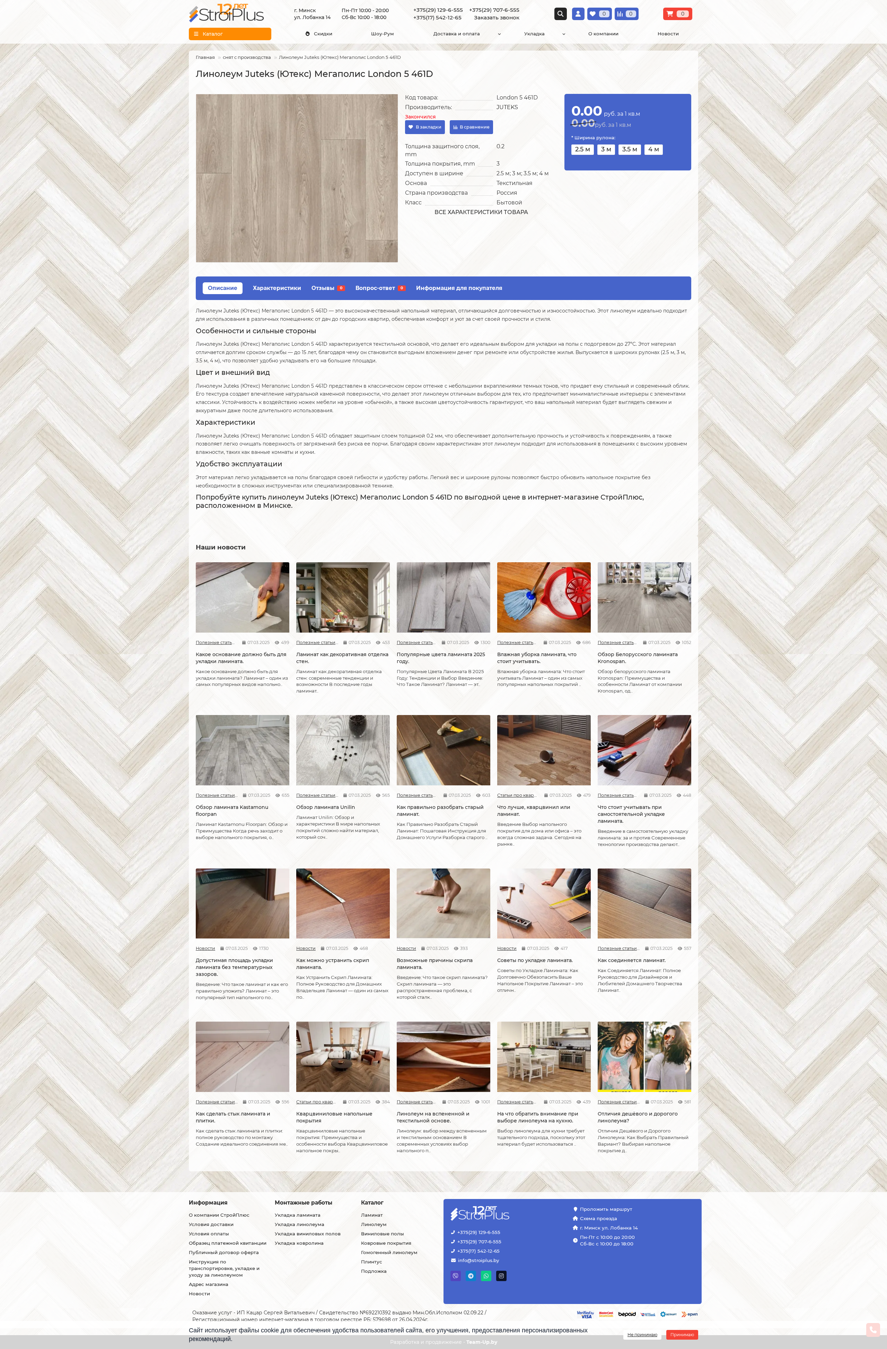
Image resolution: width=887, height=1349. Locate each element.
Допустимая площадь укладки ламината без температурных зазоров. (234, 967)
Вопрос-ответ (379, 288)
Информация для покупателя (459, 288)
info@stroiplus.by (478, 1260)
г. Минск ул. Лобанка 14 (609, 1228)
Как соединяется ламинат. (632, 960)
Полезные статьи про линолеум (417, 1101)
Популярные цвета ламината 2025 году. (441, 657)
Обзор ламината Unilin (325, 807)
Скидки (323, 33)
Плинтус (371, 1261)
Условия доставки (211, 1224)
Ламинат (372, 1215)
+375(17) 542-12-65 (478, 1251)
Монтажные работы (303, 1202)
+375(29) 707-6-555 (479, 1241)
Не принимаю (642, 1334)
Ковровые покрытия (386, 1243)
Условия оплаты (209, 1233)
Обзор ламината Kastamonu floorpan (232, 810)
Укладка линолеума (299, 1224)
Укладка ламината (297, 1215)
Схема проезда (598, 1218)
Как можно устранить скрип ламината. (332, 963)
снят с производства (247, 57)
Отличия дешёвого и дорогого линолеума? (638, 1117)
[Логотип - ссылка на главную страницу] (501, 1214)
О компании (603, 33)
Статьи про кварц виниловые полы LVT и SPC (518, 795)
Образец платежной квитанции (227, 1243)
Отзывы (326, 288)
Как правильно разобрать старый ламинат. (440, 810)
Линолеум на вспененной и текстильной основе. (433, 1117)
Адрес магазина (208, 1284)
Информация (208, 1202)
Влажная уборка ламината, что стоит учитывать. (537, 657)
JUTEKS (507, 107)
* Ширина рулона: (593, 137)
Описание (222, 288)
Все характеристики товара (481, 212)
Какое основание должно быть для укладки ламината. (241, 657)
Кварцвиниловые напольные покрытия (334, 1117)
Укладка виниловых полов (308, 1233)
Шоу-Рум (382, 33)
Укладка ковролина (299, 1243)
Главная (205, 57)
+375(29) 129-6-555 (478, 1232)
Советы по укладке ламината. (535, 960)
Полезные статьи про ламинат (216, 642)
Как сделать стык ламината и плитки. (233, 1117)
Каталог (372, 1202)
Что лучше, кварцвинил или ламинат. (533, 810)
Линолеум (374, 1224)
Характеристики (277, 288)
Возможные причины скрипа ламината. (435, 963)
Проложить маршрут (606, 1209)
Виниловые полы (382, 1233)
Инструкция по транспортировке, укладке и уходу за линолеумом (224, 1268)
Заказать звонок (496, 17)
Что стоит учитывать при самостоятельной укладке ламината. (631, 814)
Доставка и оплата (456, 33)
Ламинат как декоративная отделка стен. (342, 657)
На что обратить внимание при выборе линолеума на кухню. (537, 1117)
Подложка (374, 1271)
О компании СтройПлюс (219, 1215)
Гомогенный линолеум (389, 1252)
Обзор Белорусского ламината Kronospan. (638, 657)
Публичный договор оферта (224, 1252)
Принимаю (682, 1334)
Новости (668, 33)
